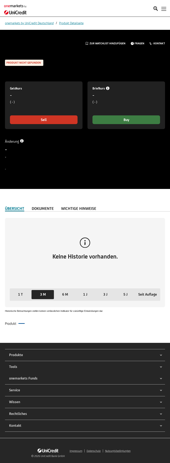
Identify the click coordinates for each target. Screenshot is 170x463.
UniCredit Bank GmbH (53, 456)
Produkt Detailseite (71, 23)
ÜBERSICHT (14, 208)
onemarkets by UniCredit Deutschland (29, 23)
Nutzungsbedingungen (118, 450)
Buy (126, 120)
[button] (20, 294)
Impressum (76, 450)
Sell (44, 120)
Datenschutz (94, 450)
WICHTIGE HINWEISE (78, 208)
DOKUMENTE (43, 208)
